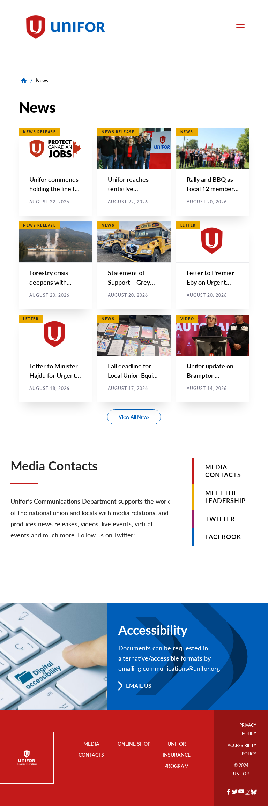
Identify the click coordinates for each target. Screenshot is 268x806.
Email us (138, 685)
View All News (134, 417)
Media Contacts (223, 471)
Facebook (223, 537)
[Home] (68, 27)
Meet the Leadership (225, 496)
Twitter (220, 518)
